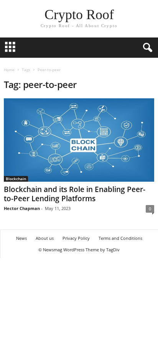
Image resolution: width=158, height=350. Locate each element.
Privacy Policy (76, 238)
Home (9, 69)
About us (45, 238)
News (21, 238)
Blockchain (16, 178)
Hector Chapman (22, 208)
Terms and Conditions (120, 238)
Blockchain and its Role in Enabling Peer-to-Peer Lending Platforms (74, 193)
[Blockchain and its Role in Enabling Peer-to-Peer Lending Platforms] (79, 140)
